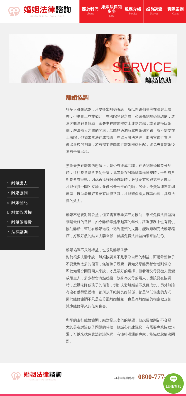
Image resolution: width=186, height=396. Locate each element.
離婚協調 (19, 193)
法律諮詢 (19, 232)
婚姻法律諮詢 (39, 376)
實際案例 (175, 11)
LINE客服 (173, 386)
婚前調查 (154, 11)
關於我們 (90, 11)
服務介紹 (133, 11)
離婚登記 (19, 202)
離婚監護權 (21, 212)
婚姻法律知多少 (111, 11)
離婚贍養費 (21, 222)
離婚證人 (19, 183)
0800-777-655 (157, 376)
